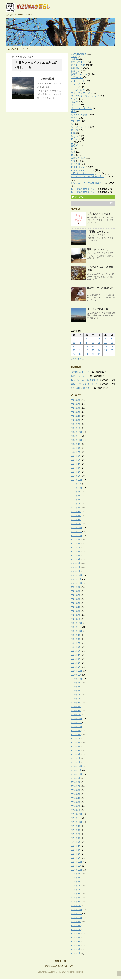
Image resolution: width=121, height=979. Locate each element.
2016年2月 (76, 901)
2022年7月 (76, 595)
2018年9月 (76, 778)
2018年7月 (76, 786)
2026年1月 (76, 428)
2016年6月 (76, 886)
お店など (75, 71)
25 (105, 350)
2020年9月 (76, 683)
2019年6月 (76, 742)
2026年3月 (76, 420)
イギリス (75, 83)
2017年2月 (76, 854)
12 (112, 342)
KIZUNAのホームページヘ (19, 49)
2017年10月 (76, 822)
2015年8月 (76, 925)
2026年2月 (76, 424)
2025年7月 (76, 452)
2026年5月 (76, 412)
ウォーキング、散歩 (81, 93)
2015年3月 (76, 945)
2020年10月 (76, 679)
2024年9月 (76, 492)
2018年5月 (76, 794)
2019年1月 (76, 762)
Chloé (74, 56)
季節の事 (75, 121)
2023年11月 (76, 531)
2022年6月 (76, 599)
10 (99, 342)
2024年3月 (76, 515)
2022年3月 (76, 611)
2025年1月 (76, 476)
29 (86, 354)
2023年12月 (76, 527)
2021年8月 (76, 639)
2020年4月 (76, 702)
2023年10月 (76, 535)
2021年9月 (76, 635)
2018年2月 (76, 806)
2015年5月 (76, 937)
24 (99, 350)
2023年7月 (76, 547)
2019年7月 (76, 738)
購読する (78, 197)
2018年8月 (76, 782)
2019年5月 (76, 746)
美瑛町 (74, 145)
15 (86, 346)
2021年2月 (76, 663)
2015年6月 (76, 933)
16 (93, 346)
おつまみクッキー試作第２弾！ (87, 176)
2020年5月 (76, 698)
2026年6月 (76, 408)
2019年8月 (76, 734)
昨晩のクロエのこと (97, 249)
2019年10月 (76, 726)
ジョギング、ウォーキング (85, 96)
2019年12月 (76, 718)
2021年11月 (76, 627)
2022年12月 (76, 575)
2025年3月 (76, 468)
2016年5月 (76, 889)
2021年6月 (76, 647)
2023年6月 (76, 551)
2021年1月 (76, 667)
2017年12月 (76, 814)
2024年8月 (76, 496)
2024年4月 (76, 511)
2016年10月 (76, 870)
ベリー (74, 105)
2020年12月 (76, 671)
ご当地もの (77, 77)
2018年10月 (76, 774)
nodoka (75, 59)
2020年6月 (76, 694)
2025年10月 (76, 440)
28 (80, 354)
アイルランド (78, 80)
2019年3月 (76, 754)
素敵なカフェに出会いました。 (85, 384)
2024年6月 (76, 503)
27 (74, 354)
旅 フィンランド (80, 127)
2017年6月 (76, 838)
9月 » (81, 359)
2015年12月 (76, 909)
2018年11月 (76, 770)
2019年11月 (76, 722)
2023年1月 (76, 571)
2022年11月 (76, 579)
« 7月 (73, 359)
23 (93, 350)
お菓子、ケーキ (79, 74)
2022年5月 (76, 603)
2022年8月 (76, 591)
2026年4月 (76, 416)
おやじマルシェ (79, 62)
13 (74, 346)
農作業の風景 (78, 158)
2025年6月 (76, 456)
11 (105, 342)
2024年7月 (76, 499)
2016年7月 (76, 882)
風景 (47, 87)
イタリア (75, 86)
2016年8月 (76, 878)
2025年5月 (76, 460)
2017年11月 (76, 818)
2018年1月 (76, 810)
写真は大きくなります (99, 213)
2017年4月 (76, 846)
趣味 (73, 155)
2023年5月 (76, 555)
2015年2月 (76, 949)
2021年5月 (76, 651)
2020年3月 (76, 706)
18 (105, 346)
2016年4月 (76, 893)
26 (112, 350)
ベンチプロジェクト (81, 108)
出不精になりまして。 (82, 173)
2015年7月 (76, 929)
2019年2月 (76, 758)
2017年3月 (76, 850)
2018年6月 (76, 790)
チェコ (74, 99)
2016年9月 (76, 874)
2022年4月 (76, 607)
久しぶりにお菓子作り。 (84, 189)
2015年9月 (76, 921)
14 (80, 346)
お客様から (77, 68)
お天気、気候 (78, 65)
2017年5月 (76, 842)
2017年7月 (76, 834)
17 (99, 346)
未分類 (74, 130)
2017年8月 (76, 830)
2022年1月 (76, 619)
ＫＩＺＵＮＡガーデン (82, 170)
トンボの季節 (46, 78)
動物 (73, 111)
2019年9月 (76, 730)
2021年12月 (76, 623)
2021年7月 (76, 643)
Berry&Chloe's (78, 54)
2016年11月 (76, 866)
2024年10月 (76, 488)
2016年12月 (76, 862)
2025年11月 (76, 436)
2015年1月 (76, 953)
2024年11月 (76, 484)
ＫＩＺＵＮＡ (78, 167)
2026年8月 (76, 400)
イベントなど (78, 90)
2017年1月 (76, 858)
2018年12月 (76, 766)
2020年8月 (76, 687)
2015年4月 (76, 941)
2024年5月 (76, 507)
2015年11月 (76, 913)
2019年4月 (76, 750)
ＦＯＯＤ (75, 164)
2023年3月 (76, 563)
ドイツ (74, 102)
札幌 (73, 133)
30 (93, 354)
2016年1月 (76, 905)
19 (112, 346)
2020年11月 (76, 675)
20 (74, 350)
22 (86, 350)
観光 (73, 151)
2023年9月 (76, 539)
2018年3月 (76, 802)
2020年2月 (76, 710)
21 (80, 350)
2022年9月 (76, 587)
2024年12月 (76, 480)
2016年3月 (76, 897)
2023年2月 (76, 567)
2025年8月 (76, 448)
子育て (74, 117)
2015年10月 (76, 917)
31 (99, 354)
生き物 (42, 87)
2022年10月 (76, 583)
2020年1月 (76, 714)
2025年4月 (76, 464)
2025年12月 (76, 432)
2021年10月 (76, 631)
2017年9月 (76, 826)
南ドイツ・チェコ (80, 114)
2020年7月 (76, 691)
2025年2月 (76, 472)
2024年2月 (76, 519)
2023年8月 (76, 543)
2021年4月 (76, 655)
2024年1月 (76, 523)
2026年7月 (76, 404)
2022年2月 (76, 615)
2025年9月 (76, 444)
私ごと (74, 139)
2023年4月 (76, 559)
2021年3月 (76, 659)
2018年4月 (76, 798)
